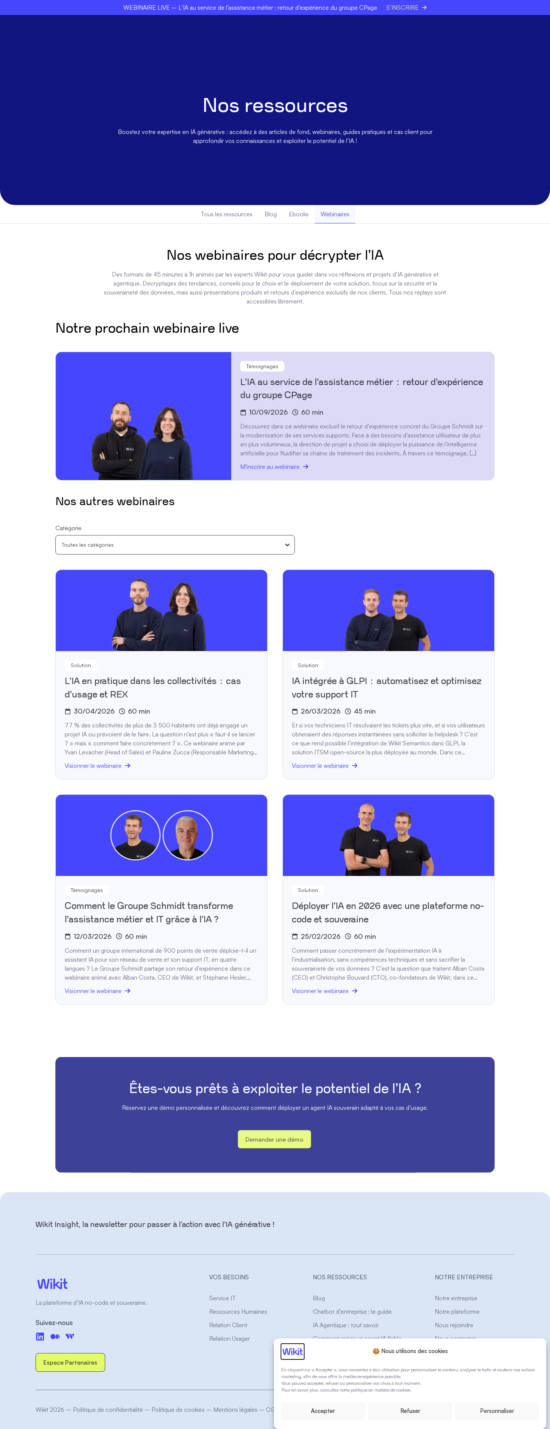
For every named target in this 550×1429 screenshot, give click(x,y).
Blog (271, 214)
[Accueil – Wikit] (107, 1284)
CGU (272, 1409)
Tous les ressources (227, 214)
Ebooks (299, 214)
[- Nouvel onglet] (55, 1336)
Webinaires (335, 214)
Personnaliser (497, 1411)
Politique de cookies (178, 1409)
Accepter (323, 1411)
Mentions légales (235, 1409)
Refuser (410, 1411)
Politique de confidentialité (108, 1409)
